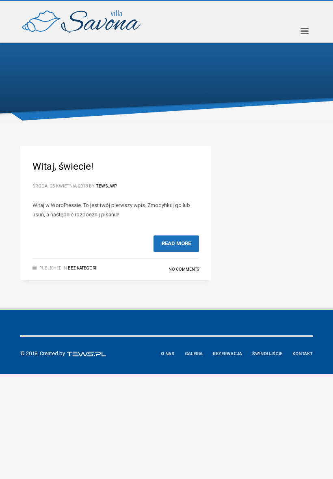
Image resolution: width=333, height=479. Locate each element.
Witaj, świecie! (62, 166)
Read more (176, 243)
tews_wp (106, 186)
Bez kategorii (82, 268)
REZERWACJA (227, 353)
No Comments (184, 269)
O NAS (168, 353)
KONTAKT (302, 353)
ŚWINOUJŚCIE (267, 353)
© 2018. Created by (43, 353)
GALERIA (194, 353)
